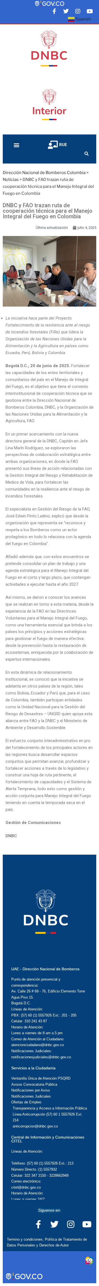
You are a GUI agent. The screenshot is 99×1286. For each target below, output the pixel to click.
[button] (16, 144)
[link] (49, 3)
